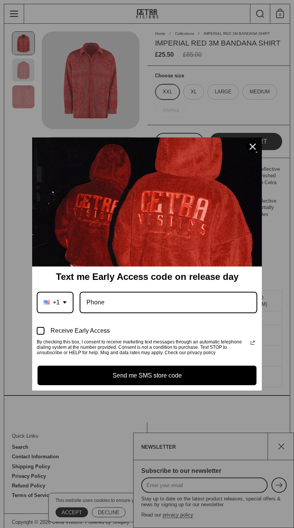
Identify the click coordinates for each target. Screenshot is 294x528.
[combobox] (55, 302)
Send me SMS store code (147, 375)
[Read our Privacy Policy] (252, 342)
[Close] (252, 146)
